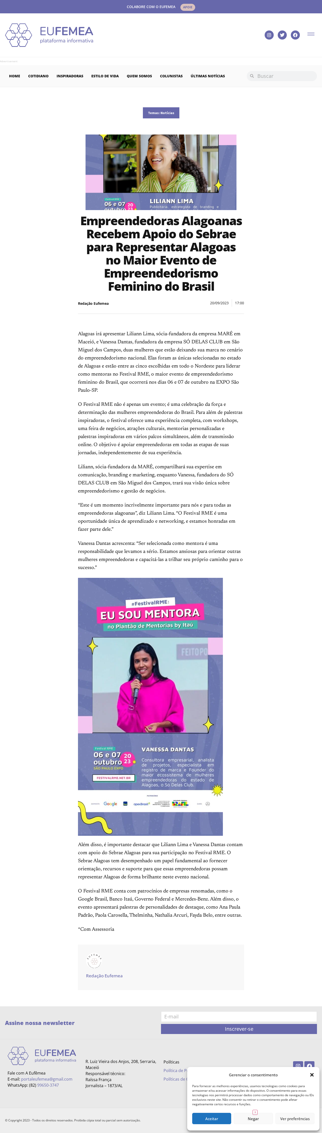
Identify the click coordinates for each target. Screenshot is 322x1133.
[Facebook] (295, 35)
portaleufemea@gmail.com (46, 1079)
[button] (311, 1074)
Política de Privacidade (185, 1070)
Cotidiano (38, 76)
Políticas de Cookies (182, 1079)
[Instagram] (269, 35)
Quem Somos (139, 76)
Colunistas (171, 76)
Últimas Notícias (208, 76)
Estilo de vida (105, 76)
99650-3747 (48, 1085)
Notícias (167, 113)
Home (14, 76)
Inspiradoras (70, 76)
